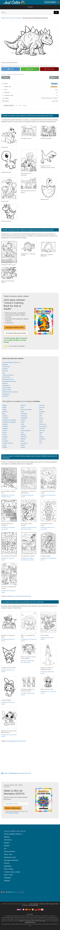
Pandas (23, 447)
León (22, 428)
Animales (11, 18)
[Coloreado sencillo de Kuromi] (9, 665)
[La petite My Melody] (9, 697)
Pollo (40, 415)
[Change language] (58, 2)
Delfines (4, 447)
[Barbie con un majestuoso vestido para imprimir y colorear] (48, 665)
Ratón (41, 422)
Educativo (5, 371)
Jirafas (22, 422)
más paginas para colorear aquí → (17, 741)
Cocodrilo (5, 441)
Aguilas (4, 405)
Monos (23, 441)
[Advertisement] (30, 756)
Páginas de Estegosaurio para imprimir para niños (37, 230)
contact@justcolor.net (30, 922)
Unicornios (42, 439)
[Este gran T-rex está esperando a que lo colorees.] (48, 163)
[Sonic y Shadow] (48, 633)
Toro (40, 434)
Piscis (41, 413)
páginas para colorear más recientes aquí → (20, 596)
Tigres (41, 432)
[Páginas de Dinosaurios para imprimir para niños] (2, 773)
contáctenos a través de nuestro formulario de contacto (32, 920)
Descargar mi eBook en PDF (15, 327)
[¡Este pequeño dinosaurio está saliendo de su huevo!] (48, 197)
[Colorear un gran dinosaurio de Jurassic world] (9, 199)
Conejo (4, 445)
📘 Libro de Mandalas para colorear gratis (12, 892)
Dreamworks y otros (7, 379)
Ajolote (4, 407)
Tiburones (42, 430)
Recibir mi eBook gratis (12, 808)
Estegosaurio (54, 86)
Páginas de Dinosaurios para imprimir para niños (36, 116)
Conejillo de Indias (7, 443)
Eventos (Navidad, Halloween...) (11, 362)
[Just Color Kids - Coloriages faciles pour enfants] (23, 909)
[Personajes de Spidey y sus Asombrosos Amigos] (29, 687)
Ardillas (4, 409)
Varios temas (6, 366)
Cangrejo (5, 424)
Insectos (23, 420)
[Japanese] (42, 909)
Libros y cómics (6, 389)
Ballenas (4, 411)
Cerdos (4, 434)
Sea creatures (43, 426)
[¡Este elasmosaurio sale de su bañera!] (29, 188)
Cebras (4, 432)
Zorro (40, 443)
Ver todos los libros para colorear (16, 333)
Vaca (40, 441)
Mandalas (5, 364)
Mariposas (24, 436)
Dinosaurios (18, 18)
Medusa (23, 439)
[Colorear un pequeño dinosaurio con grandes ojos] (9, 218)
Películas (5, 383)
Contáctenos (42, 903)
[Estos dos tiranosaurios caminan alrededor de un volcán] (29, 171)
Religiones (5, 396)
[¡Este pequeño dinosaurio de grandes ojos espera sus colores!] (9, 170)
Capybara (5, 428)
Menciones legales (50, 903)
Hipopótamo (24, 418)
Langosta (23, 426)
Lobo (22, 432)
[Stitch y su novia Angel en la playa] (29, 633)
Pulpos (41, 418)
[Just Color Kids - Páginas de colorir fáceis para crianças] (29, 909)
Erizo (22, 407)
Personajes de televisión (9, 381)
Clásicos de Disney (7, 375)
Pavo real (42, 405)
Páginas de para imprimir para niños (17, 773)
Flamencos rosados (26, 409)
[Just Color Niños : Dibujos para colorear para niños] (14, 2)
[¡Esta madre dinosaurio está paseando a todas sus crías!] (48, 136)
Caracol (4, 430)
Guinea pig (24, 415)
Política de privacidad (13, 812)
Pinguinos (42, 411)
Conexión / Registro (50, 2)
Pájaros (23, 445)
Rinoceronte (42, 424)
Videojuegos (5, 394)
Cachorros (5, 418)
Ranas (41, 420)
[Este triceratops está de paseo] (29, 136)
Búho (3, 413)
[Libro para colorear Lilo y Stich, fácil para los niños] (9, 728)
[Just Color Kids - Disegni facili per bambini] (33, 909)
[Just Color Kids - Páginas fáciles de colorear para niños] (26, 909)
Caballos (4, 415)
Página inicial (4, 18)
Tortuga (41, 436)
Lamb (22, 424)
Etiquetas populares (34, 903)
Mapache (23, 434)
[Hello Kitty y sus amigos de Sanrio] (9, 633)
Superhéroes (6, 385)
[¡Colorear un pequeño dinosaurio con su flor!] (9, 145)
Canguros (5, 426)
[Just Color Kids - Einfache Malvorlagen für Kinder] (36, 909)
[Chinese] (39, 909)
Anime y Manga (6, 387)
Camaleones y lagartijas (9, 420)
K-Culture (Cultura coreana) (10, 392)
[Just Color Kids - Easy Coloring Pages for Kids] (19, 909)
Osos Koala (24, 443)
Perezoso (42, 407)
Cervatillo (5, 436)
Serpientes (42, 428)
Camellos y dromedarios (9, 422)
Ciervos (4, 439)
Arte (3, 373)
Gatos (22, 411)
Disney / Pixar (6, 377)
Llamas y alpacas (25, 430)
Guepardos (24, 413)
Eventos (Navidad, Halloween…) (13, 834)
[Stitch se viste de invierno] (48, 687)
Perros (41, 409)
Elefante (23, 405)
